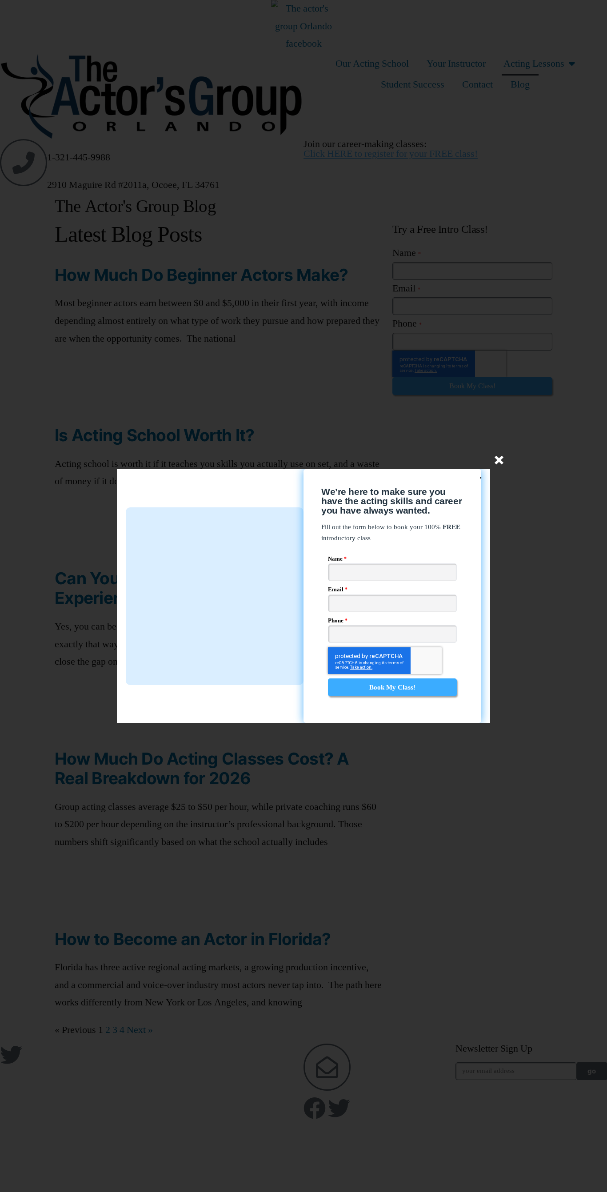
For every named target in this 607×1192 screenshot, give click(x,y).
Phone (336, 620)
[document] (303, 596)
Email (336, 589)
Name (336, 558)
